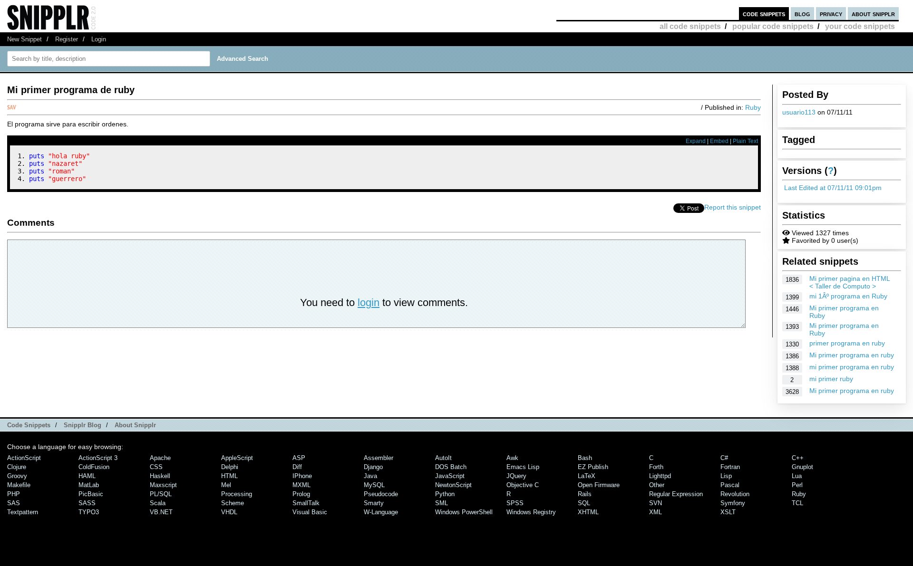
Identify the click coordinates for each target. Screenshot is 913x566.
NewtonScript (453, 485)
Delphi (229, 466)
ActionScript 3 (97, 457)
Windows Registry (531, 512)
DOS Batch (450, 466)
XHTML (588, 512)
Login (98, 39)
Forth (656, 466)
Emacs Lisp (522, 466)
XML (655, 512)
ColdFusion (93, 466)
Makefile (18, 485)
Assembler (378, 457)
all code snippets (690, 26)
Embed (719, 141)
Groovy (17, 476)
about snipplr (873, 14)
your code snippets (860, 26)
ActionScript (24, 457)
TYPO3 (88, 512)
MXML (301, 485)
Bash (585, 457)
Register (66, 39)
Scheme (232, 503)
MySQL (374, 485)
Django (373, 466)
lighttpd (660, 476)
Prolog (301, 494)
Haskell (160, 476)
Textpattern (22, 512)
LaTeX (586, 476)
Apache (160, 457)
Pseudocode (381, 494)
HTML (229, 476)
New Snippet (24, 39)
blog (802, 14)
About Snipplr (135, 425)
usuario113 (799, 112)
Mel (226, 485)
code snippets (764, 14)
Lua (797, 476)
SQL (584, 503)
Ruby (753, 107)
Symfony (732, 503)
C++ (798, 457)
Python (445, 494)
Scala (157, 503)
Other (656, 485)
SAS (13, 503)
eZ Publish (593, 466)
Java (370, 476)
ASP (298, 457)
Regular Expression (676, 494)
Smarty (374, 503)
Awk (512, 457)
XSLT (728, 512)
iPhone (302, 476)
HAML (87, 476)
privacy (831, 14)
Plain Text (745, 141)
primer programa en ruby (847, 343)
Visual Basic (309, 512)
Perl (797, 485)
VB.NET (161, 512)
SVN (655, 503)
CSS (156, 466)
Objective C (522, 485)
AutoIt (443, 457)
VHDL (229, 512)
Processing (236, 494)
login (368, 302)
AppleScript (237, 457)
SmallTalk (306, 503)
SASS (87, 503)
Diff (297, 466)
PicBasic (90, 494)
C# (724, 457)
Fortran (730, 466)
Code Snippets (28, 425)
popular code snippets (773, 26)
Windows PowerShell (464, 512)
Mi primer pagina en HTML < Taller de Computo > (849, 282)
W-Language (381, 512)
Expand (696, 141)
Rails (585, 494)
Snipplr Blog (82, 425)
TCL (797, 503)
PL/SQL (161, 494)
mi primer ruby (831, 379)
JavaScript (450, 476)
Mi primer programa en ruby (851, 355)
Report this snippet (732, 207)
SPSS (515, 503)
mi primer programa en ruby (851, 367)
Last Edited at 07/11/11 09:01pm (833, 188)
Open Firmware (599, 485)
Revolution (734, 494)
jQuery (516, 476)
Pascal (729, 485)
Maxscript (163, 485)
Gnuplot (802, 466)
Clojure (16, 466)
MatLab (88, 485)
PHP (13, 494)
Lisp (726, 476)
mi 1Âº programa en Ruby (848, 296)
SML (441, 503)
